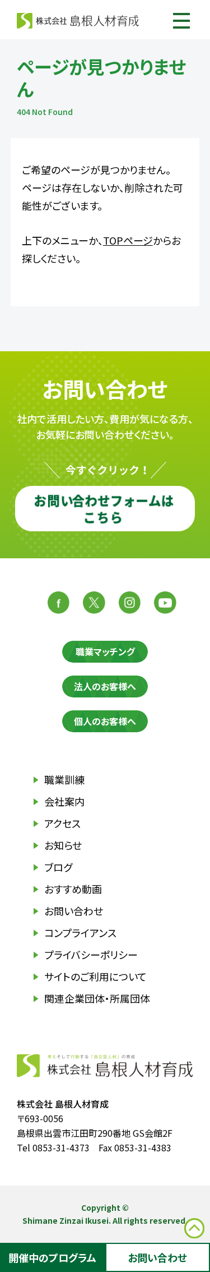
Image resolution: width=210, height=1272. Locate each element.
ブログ (58, 867)
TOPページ (128, 240)
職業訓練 (64, 779)
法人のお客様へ (105, 686)
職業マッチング (105, 651)
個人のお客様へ (105, 721)
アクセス (62, 823)
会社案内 (64, 801)
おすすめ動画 (73, 888)
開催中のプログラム (52, 1257)
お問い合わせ (73, 910)
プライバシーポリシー (91, 954)
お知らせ (63, 845)
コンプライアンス (80, 932)
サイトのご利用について (95, 976)
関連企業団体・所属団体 (97, 998)
